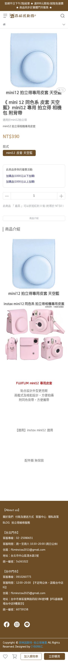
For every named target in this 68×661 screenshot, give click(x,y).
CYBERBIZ (36, 646)
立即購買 (54, 656)
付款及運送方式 (24, 516)
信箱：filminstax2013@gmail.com (24, 549)
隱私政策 (53, 516)
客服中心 (41, 516)
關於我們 (8, 516)
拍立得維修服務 (21, 522)
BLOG (6, 522)
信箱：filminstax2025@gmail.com (24, 593)
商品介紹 (34, 218)
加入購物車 (31, 656)
